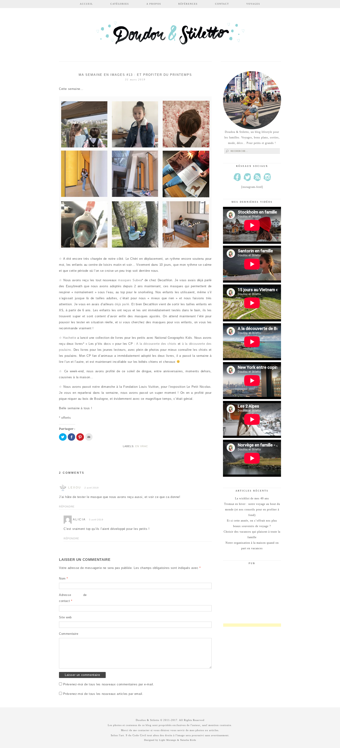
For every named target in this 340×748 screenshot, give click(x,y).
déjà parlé (122, 304)
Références (188, 4)
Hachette (69, 337)
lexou (74, 487)
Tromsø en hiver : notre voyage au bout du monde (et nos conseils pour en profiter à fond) (252, 509)
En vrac (141, 446)
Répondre (66, 506)
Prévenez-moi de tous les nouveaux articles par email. (103, 694)
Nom (63, 578)
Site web (65, 617)
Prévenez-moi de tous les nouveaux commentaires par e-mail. (108, 684)
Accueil (86, 4)
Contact (222, 4)
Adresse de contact (73, 598)
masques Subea (130, 280)
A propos (153, 4)
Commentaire (68, 633)
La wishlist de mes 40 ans (252, 498)
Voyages (253, 4)
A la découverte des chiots (155, 343)
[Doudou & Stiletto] (170, 35)
